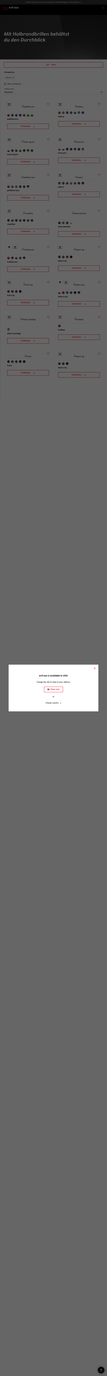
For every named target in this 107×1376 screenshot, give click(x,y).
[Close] (95, 668)
